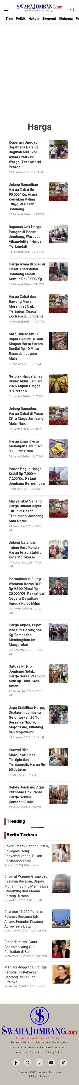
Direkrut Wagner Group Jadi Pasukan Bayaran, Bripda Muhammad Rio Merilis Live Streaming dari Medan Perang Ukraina (26, 886)
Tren (9, 18)
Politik (20, 18)
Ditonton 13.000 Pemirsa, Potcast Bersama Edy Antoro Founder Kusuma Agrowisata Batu (24, 919)
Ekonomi (49, 18)
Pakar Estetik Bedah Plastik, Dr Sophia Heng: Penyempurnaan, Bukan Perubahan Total (26, 853)
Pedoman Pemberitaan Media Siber (44, 1042)
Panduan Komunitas (52, 1047)
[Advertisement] (39, 65)
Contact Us (36, 1052)
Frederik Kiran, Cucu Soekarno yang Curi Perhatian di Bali (20, 946)
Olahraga (66, 18)
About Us (21, 1052)
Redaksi (15, 1042)
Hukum (34, 18)
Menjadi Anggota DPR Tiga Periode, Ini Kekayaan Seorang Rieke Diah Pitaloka (25, 975)
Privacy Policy (54, 1052)
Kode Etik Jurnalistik (25, 1047)
